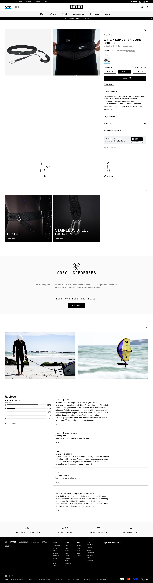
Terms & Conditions (44, 579)
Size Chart (138, 67)
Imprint (31, 579)
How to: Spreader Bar (68, 563)
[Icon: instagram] (12, 576)
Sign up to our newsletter (114, 542)
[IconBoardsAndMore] (6, 542)
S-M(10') (110, 71)
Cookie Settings (101, 579)
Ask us (55, 542)
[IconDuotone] (18, 1)
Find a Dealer (109, 84)
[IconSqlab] (38, 1)
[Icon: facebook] (9, 576)
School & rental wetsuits (90, 557)
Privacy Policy (59, 579)
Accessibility (87, 579)
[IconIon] (7, 1)
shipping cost (130, 51)
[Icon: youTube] (6, 576)
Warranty (56, 555)
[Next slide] (146, 190)
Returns (55, 553)
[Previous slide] (142, 190)
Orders (55, 550)
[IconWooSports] (47, 1)
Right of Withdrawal (73, 579)
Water (8, 7)
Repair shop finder (79, 553)
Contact (89, 548)
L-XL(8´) (140, 71)
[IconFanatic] (29, 1)
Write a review (10, 423)
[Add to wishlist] (145, 30)
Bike (17, 7)
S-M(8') (124, 71)
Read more (108, 109)
